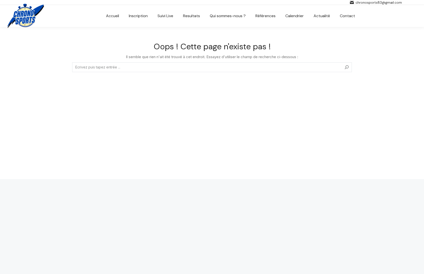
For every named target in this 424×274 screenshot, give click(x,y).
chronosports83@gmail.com (379, 2)
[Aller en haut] (417, 267)
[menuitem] (112, 16)
